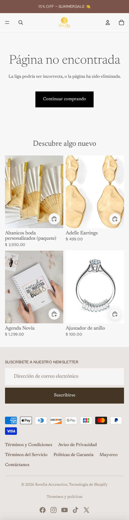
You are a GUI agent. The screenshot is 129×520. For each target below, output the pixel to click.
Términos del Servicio (26, 455)
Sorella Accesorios (51, 485)
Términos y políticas (64, 497)
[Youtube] (64, 510)
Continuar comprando (64, 99)
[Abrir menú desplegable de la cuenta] (108, 22)
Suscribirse (64, 395)
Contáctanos (17, 465)
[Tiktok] (75, 510)
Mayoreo (109, 455)
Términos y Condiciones (28, 445)
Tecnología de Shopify (88, 485)
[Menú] (7, 22)
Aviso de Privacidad (77, 445)
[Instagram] (53, 510)
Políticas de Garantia (74, 455)
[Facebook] (42, 510)
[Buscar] (21, 22)
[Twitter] (86, 510)
